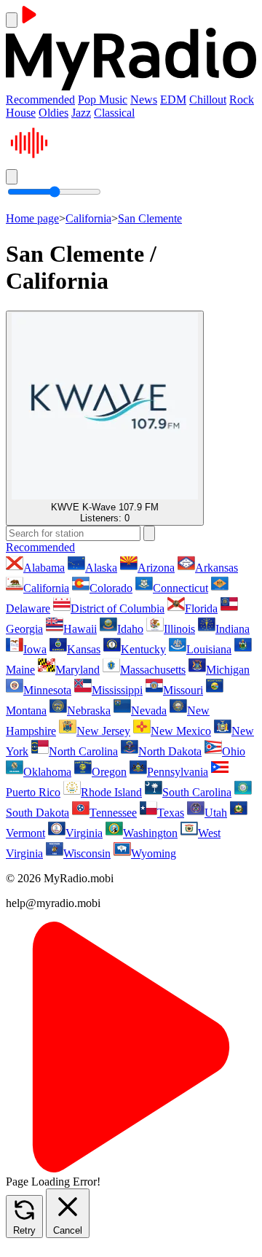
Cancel (67, 1230)
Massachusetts (153, 669)
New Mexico (181, 731)
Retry (24, 1230)
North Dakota (170, 751)
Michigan (228, 669)
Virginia (84, 833)
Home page (32, 218)
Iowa (35, 649)
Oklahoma (47, 772)
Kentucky (143, 649)
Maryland (77, 669)
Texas (170, 812)
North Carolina (83, 751)
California (88, 218)
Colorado (111, 588)
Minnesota (47, 690)
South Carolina (196, 792)
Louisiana (208, 649)
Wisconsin (87, 853)
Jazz (81, 112)
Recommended (40, 99)
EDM (173, 99)
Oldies (53, 112)
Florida (201, 608)
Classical (114, 112)
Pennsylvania (177, 772)
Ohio (233, 751)
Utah (216, 812)
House (21, 112)
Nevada (149, 710)
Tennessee (113, 812)
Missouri (183, 690)
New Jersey (103, 731)
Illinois (179, 629)
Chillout (207, 99)
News (143, 99)
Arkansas (216, 567)
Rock (241, 99)
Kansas (83, 649)
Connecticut (180, 588)
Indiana (232, 629)
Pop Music (102, 99)
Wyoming (153, 853)
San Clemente (150, 218)
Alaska (101, 567)
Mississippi (117, 690)
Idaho (130, 629)
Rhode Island (111, 792)
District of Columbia (117, 608)
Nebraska (89, 710)
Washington (150, 833)
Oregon (109, 772)
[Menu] (11, 20)
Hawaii (80, 629)
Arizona (156, 567)
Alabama (44, 567)
